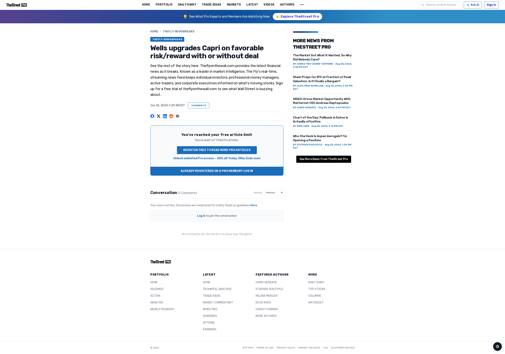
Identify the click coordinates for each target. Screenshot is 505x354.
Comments (198, 105)
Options (209, 322)
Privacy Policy (286, 347)
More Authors (266, 316)
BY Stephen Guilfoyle (308, 144)
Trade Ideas (212, 296)
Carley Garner (267, 309)
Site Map (248, 347)
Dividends (210, 316)
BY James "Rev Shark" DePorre (313, 63)
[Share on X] (159, 116)
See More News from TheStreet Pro (323, 159)
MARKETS (234, 4)
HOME (146, 4)
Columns (314, 296)
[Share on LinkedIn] (165, 116)
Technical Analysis (217, 289)
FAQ (325, 347)
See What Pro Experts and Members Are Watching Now (229, 16)
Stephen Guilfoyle (269, 289)
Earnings (210, 329)
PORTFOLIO (164, 4)
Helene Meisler (267, 296)
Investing (210, 309)
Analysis (156, 302)
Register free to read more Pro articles (217, 150)
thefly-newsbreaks (179, 31)
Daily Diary (316, 282)
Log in (201, 215)
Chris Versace (266, 282)
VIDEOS (269, 4)
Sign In (491, 5)
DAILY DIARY (187, 4)
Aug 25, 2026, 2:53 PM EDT (334, 107)
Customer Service (343, 347)
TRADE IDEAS (211, 4)
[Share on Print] (178, 116)
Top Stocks (316, 289)
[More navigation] (301, 5)
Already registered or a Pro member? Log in (217, 171)
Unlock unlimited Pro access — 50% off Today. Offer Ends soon (216, 158)
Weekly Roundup (162, 309)
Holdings (157, 289)
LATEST (252, 4)
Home (154, 31)
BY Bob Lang (301, 126)
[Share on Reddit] (171, 116)
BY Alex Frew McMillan (308, 85)
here (253, 205)
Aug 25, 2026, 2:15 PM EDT (327, 126)
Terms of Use (265, 347)
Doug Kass (263, 302)
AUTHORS (287, 4)
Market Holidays (309, 347)
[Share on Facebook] (152, 116)
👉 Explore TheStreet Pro (297, 16)
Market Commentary (218, 302)
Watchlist (316, 302)
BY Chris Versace (304, 107)
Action (155, 296)
